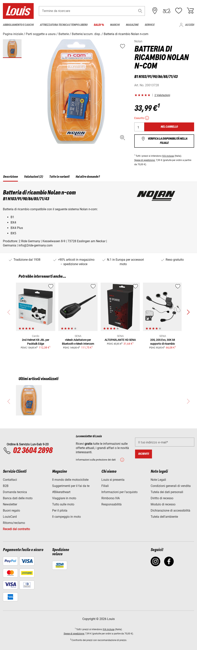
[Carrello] (190, 11)
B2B (5, 486)
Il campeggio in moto (66, 516)
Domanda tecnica (15, 492)
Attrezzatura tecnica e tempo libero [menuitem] (64, 25)
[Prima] (188, 312)
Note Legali (158, 480)
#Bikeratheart (61, 492)
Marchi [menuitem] (115, 25)
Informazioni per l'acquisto (119, 492)
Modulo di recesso (163, 504)
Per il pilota (59, 510)
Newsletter (10, 504)
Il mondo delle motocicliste (70, 480)
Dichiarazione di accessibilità (170, 510)
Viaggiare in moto (64, 498)
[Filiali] (155, 11)
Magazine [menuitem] (132, 25)
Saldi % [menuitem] (99, 25)
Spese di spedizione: (144, 160)
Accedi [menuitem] (189, 25)
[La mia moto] (166, 11)
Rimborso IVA (110, 498)
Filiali (105, 486)
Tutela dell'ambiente (164, 516)
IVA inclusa (168, 156)
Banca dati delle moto (18, 498)
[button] (140, 11)
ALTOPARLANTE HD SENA (120, 339)
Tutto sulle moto (63, 504)
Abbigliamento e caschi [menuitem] (18, 25)
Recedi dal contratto (16, 529)
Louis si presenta (112, 480)
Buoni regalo (11, 510)
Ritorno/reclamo (14, 523)
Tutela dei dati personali (167, 492)
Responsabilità (111, 504)
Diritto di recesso (162, 498)
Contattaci (10, 480)
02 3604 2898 (32, 450)
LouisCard (10, 516)
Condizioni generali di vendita (171, 486)
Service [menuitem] (149, 25)
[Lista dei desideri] (178, 11)
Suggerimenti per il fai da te (70, 486)
